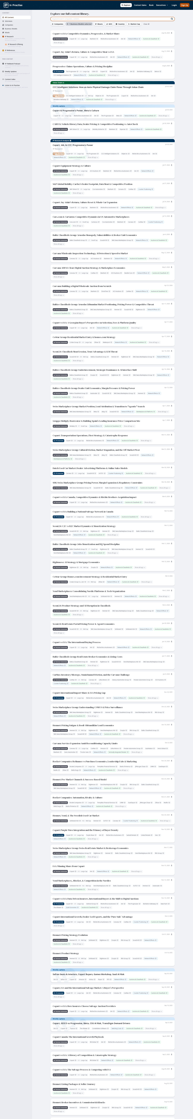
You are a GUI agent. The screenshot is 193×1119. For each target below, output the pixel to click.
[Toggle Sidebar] (32, 564)
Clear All (146, 24)
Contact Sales (140, 5)
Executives (161, 5)
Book (151, 5)
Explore (127, 5)
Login (174, 5)
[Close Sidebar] (30, 12)
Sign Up (184, 5)
